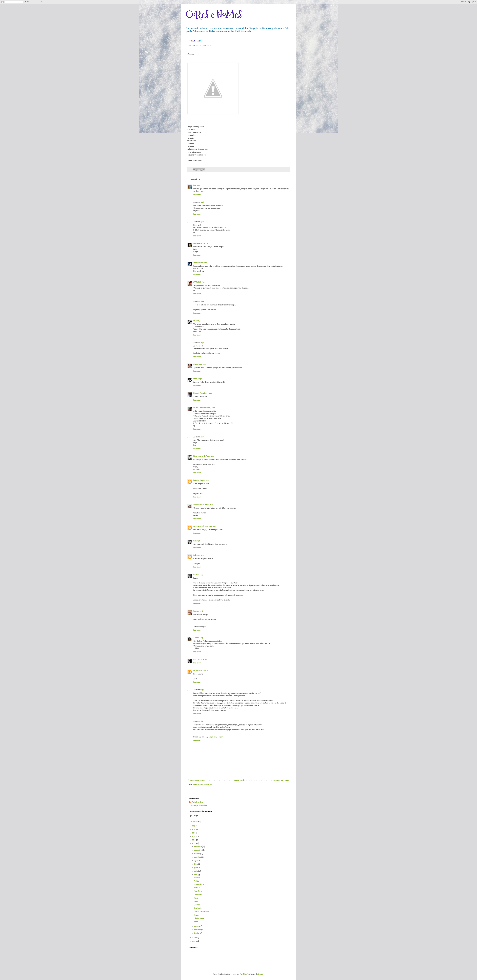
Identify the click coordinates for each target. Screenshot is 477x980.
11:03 (212, 456)
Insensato (197, 878)
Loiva (195, 379)
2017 (194, 826)
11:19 (198, 185)
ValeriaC (196, 638)
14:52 (201, 611)
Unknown (196, 555)
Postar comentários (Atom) (202, 784)
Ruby (195, 541)
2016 (194, 829)
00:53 (214, 526)
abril (196, 875)
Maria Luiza (197, 364)
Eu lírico (197, 905)
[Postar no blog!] (196, 169)
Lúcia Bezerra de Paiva (201, 456)
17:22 (202, 282)
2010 (194, 941)
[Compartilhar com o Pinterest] (203, 169)
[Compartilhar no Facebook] (201, 169)
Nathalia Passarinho (200, 393)
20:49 (205, 659)
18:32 (202, 721)
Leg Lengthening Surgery (214, 737)
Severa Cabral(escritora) (202, 408)
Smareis (196, 611)
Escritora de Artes (199, 670)
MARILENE (197, 282)
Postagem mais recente (196, 780)
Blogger (261, 974)
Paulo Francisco (197, 802)
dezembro (198, 846)
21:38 (202, 342)
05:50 (202, 437)
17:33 (201, 638)
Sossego (196, 915)
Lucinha (196, 574)
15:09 (206, 243)
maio (196, 871)
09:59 (200, 379)
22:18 (213, 408)
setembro (197, 857)
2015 (194, 833)
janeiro (197, 933)
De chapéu (197, 908)
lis (194, 321)
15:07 (210, 393)
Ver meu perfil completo (198, 805)
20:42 (202, 555)
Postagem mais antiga (281, 780)
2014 (194, 836)
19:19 (202, 301)
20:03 (197, 321)
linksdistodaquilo (199, 480)
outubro (197, 853)
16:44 (208, 480)
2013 (194, 840)
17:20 (205, 263)
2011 (193, 937)
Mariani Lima (198, 263)
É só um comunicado (201, 911)
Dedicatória (198, 895)
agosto (196, 860)
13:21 (199, 541)
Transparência (199, 884)
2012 (194, 843)
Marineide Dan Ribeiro (201, 504)
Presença (197, 888)
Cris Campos (197, 659)
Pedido (196, 881)
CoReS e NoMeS (214, 15)
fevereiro (197, 930)
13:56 (202, 202)
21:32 (208, 670)
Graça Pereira (198, 243)
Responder (197, 195)
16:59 (202, 690)
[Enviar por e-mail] (194, 169)
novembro (198, 850)
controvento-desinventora (202, 526)
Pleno (196, 922)
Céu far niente (199, 918)
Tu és (196, 898)
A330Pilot (243, 974)
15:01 (202, 222)
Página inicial (239, 780)
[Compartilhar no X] (199, 169)
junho (196, 868)
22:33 (201, 574)
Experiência (198, 891)
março (196, 926)
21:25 (211, 504)
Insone (196, 901)
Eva (194, 185)
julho (196, 864)
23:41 (204, 364)
